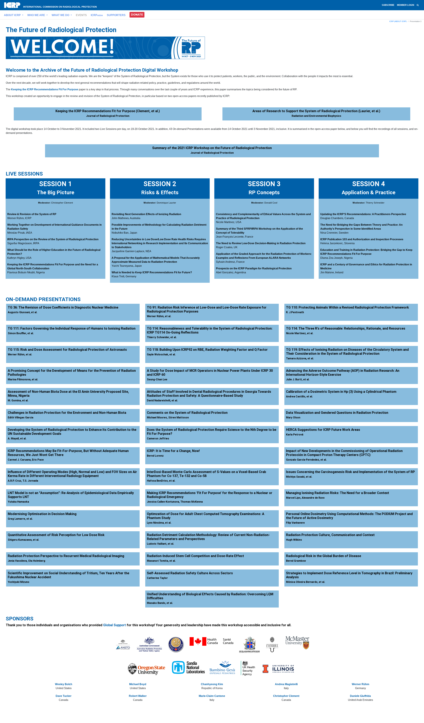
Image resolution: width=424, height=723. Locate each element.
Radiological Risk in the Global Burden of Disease (323, 556)
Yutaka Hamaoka (18, 501)
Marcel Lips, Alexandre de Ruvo (305, 497)
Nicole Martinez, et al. (299, 333)
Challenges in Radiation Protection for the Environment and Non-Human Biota (67, 413)
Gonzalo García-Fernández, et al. (306, 459)
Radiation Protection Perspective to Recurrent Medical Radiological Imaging (66, 556)
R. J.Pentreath (295, 312)
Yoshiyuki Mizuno (18, 582)
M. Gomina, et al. (18, 400)
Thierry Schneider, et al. (162, 337)
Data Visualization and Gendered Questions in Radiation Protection (337, 413)
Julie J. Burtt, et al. (297, 379)
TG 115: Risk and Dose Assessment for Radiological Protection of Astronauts (67, 350)
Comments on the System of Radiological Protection (187, 413)
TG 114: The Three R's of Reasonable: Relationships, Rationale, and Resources (345, 328)
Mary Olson (293, 417)
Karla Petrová (294, 434)
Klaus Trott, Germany (124, 276)
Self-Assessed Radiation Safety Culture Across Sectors (190, 573)
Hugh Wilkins (294, 539)
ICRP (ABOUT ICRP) (398, 21)
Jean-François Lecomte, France (234, 236)
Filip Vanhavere (295, 522)
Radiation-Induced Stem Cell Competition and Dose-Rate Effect (195, 556)
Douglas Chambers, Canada (337, 218)
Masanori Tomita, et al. (161, 560)
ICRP (97, 15)
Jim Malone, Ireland (331, 272)
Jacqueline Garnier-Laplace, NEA (131, 251)
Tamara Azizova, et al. (300, 358)
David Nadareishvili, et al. (162, 400)
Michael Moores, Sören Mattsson (168, 417)
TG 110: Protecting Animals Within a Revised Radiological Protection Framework (347, 307)
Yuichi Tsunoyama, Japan (127, 265)
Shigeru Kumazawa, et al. (23, 539)
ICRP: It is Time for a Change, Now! (173, 451)
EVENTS (81, 15)
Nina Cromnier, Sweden (334, 232)
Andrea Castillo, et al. (299, 396)
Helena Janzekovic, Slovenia (337, 243)
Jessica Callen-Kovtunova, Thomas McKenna (175, 501)
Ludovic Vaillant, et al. (160, 543)
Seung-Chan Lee (157, 379)
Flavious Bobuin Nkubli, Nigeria (26, 272)
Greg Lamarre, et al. (20, 518)
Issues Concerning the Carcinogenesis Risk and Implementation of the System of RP (350, 472)
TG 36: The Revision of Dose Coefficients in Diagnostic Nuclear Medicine (63, 307)
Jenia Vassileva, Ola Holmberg (26, 560)
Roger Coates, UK (227, 247)
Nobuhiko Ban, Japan (124, 232)
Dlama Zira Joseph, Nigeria (336, 257)
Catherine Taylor (157, 578)
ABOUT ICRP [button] (12, 15)
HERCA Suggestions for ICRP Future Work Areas (323, 430)
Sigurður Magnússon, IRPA (23, 243)
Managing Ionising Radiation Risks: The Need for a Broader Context (337, 493)
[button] (137, 15)
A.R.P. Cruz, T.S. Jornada (23, 480)
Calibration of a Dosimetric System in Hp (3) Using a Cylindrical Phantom (341, 392)
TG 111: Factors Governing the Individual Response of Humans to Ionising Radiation (71, 328)
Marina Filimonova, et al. (23, 379)
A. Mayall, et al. (17, 438)
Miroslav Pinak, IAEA (19, 232)
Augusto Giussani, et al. (22, 312)
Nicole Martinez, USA (228, 222)
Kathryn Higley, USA (19, 257)
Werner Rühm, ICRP (19, 218)
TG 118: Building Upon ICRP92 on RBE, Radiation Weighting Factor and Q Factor (207, 350)
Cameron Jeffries (158, 438)
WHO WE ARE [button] (36, 15)
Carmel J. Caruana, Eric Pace (26, 459)
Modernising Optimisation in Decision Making (42, 514)
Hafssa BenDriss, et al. (161, 480)
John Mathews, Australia (126, 218)
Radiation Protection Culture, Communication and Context (330, 535)
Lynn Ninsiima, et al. (159, 522)
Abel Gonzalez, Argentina (231, 272)
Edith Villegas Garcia (20, 417)
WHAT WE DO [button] (61, 15)
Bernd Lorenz (155, 455)
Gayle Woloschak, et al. (161, 354)
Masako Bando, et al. (160, 603)
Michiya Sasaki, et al (298, 476)
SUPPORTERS (116, 15)
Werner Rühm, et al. (159, 316)
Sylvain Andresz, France (230, 261)
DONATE (137, 14)
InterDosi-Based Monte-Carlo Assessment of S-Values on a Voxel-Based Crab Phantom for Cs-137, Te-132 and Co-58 (206, 474)
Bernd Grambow (296, 560)
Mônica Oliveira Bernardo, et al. (305, 582)
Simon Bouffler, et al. (21, 333)
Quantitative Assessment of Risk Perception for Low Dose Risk (56, 535)
